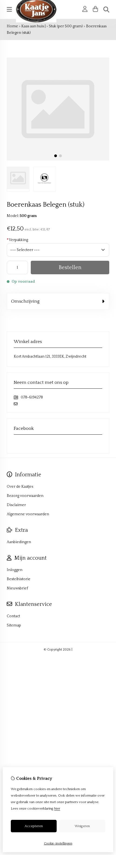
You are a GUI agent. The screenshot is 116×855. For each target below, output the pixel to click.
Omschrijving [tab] (25, 301)
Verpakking (17, 240)
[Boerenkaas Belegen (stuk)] (58, 159)
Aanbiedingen (19, 542)
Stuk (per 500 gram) (66, 26)
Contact (13, 616)
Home (12, 26)
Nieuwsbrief (17, 588)
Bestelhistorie (18, 579)
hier (57, 808)
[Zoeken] (106, 9)
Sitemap (14, 625)
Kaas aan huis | (33, 26)
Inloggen (14, 570)
